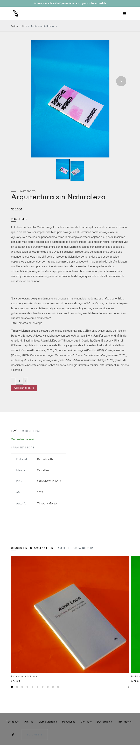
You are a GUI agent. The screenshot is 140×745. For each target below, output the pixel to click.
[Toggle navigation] (125, 13)
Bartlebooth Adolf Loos (24, 676)
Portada (14, 26)
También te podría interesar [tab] (75, 548)
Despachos (68, 721)
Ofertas (28, 721)
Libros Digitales (48, 721)
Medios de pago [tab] (32, 431)
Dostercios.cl (104, 721)
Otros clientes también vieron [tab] (32, 548)
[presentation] (19, 81)
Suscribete (35, 734)
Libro (24, 26)
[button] (12, 686)
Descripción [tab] (19, 219)
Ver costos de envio (23, 439)
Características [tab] (22, 447)
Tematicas (12, 721)
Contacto (86, 721)
